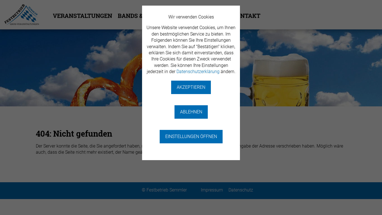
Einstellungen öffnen (191, 136)
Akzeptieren (191, 87)
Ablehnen (191, 111)
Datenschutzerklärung (198, 71)
